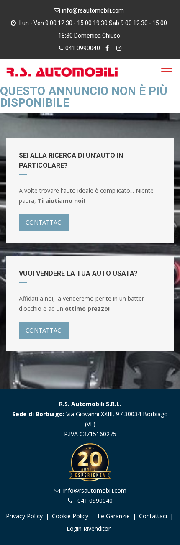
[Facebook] (108, 48)
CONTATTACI (44, 222)
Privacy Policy (24, 516)
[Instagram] (118, 48)
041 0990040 (82, 48)
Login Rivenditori (89, 528)
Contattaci (153, 516)
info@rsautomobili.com (93, 10)
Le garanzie (114, 516)
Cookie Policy (70, 516)
